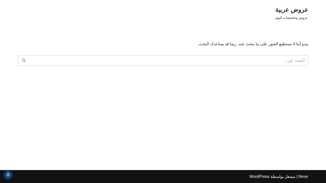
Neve (303, 176)
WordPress (259, 176)
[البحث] (23, 60)
